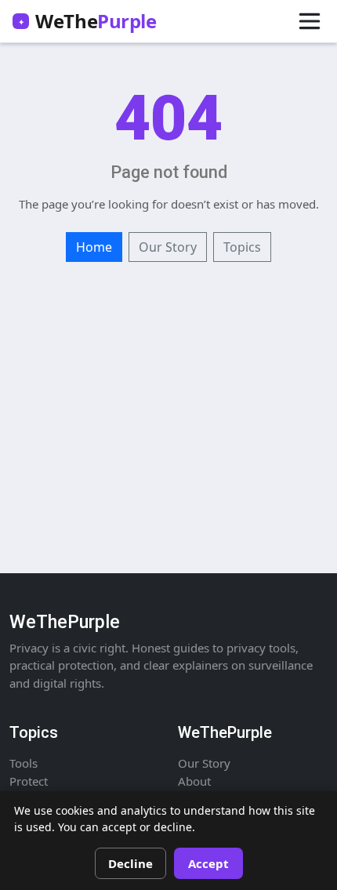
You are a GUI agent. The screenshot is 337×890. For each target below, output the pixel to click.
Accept (208, 863)
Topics (242, 247)
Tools (23, 763)
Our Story (168, 247)
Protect (28, 781)
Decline (130, 863)
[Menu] (309, 21)
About (194, 781)
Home (94, 247)
